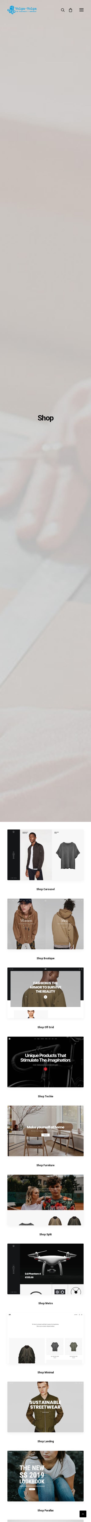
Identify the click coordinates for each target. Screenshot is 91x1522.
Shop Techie (45, 1096)
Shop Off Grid (45, 1027)
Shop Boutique (46, 958)
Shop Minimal (45, 1372)
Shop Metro (45, 1303)
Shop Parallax (45, 1510)
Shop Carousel (45, 889)
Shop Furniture (45, 1165)
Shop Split (45, 1234)
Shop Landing (45, 1441)
